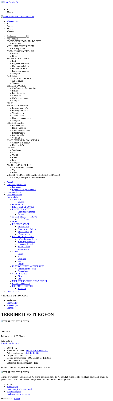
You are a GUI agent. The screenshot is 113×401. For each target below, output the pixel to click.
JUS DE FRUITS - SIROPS (24, 217)
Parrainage (16, 187)
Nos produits (12, 197)
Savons (15, 53)
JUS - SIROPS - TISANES (19, 78)
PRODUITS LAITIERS (17, 105)
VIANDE (11, 148)
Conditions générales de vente (20, 389)
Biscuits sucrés (18, 93)
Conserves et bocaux (21, 143)
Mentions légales (14, 391)
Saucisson (16, 150)
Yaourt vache (18, 115)
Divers (15, 56)
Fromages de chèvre (21, 108)
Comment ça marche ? (16, 184)
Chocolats (16, 96)
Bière (14, 172)
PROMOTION (14, 41)
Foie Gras (16, 44)
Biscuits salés (18, 135)
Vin (13, 170)
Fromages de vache (20, 110)
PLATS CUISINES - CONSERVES (23, 140)
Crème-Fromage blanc (22, 118)
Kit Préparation (18, 48)
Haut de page (12, 386)
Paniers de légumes (20, 71)
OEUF (10, 103)
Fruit (14, 61)
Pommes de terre (19, 68)
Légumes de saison (20, 63)
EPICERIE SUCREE (16, 86)
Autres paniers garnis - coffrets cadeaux (29, 177)
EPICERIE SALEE (15, 123)
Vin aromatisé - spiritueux (23, 167)
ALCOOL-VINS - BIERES (19, 165)
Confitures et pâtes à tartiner (24, 88)
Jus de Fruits (17, 81)
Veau (14, 152)
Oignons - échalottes (21, 66)
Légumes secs (18, 125)
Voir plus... (17, 73)
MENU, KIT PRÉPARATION (20, 46)
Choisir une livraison (10, 343)
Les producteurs (14, 192)
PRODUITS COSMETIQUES (20, 51)
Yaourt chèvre (18, 113)
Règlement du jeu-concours (24, 189)
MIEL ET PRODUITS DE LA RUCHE (24, 175)
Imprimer (11, 384)
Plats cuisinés (18, 145)
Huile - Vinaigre (19, 128)
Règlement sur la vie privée (18, 394)
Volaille (15, 155)
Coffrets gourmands (20, 98)
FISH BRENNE (32, 353)
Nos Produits (12, 39)
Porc (14, 160)
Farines (15, 91)
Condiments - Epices (21, 130)
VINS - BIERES (19, 274)
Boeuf (15, 157)
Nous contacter (13, 291)
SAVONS (16, 199)
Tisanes (15, 83)
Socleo (17, 398)
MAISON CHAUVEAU (37, 350)
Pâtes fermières (18, 133)
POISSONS (12, 76)
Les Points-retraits (14, 194)
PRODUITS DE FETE (31, 41)
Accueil (10, 182)
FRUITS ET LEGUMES (18, 58)
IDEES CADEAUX (51, 175)
